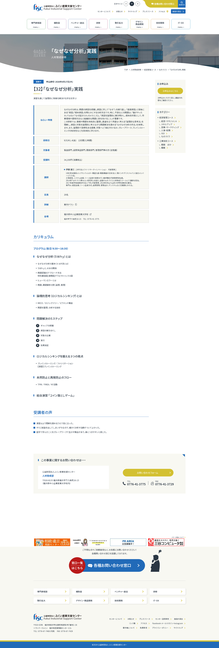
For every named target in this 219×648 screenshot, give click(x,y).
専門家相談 (42, 591)
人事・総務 (165, 130)
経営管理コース (166, 117)
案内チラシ (69, 204)
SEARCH (182, 5)
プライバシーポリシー (160, 627)
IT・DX (156, 600)
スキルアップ (166, 124)
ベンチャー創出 (121, 591)
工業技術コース (166, 140)
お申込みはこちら (170, 90)
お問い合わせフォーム (147, 472)
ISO (163, 133)
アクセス (162, 11)
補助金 (79, 591)
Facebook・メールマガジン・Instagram (167, 623)
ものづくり (165, 136)
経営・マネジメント (169, 121)
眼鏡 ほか (166, 144)
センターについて (104, 11)
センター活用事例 (162, 619)
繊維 (163, 147)
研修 (155, 591)
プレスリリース (147, 11)
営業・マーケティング (170, 127)
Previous (31, 542)
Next (187, 542)
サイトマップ (132, 11)
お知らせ (119, 11)
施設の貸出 (176, 11)
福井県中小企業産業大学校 (76, 214)
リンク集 (132, 623)
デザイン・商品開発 (84, 600)
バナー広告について (178, 537)
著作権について (129, 627)
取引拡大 (41, 600)
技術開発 (119, 600)
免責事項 (143, 627)
